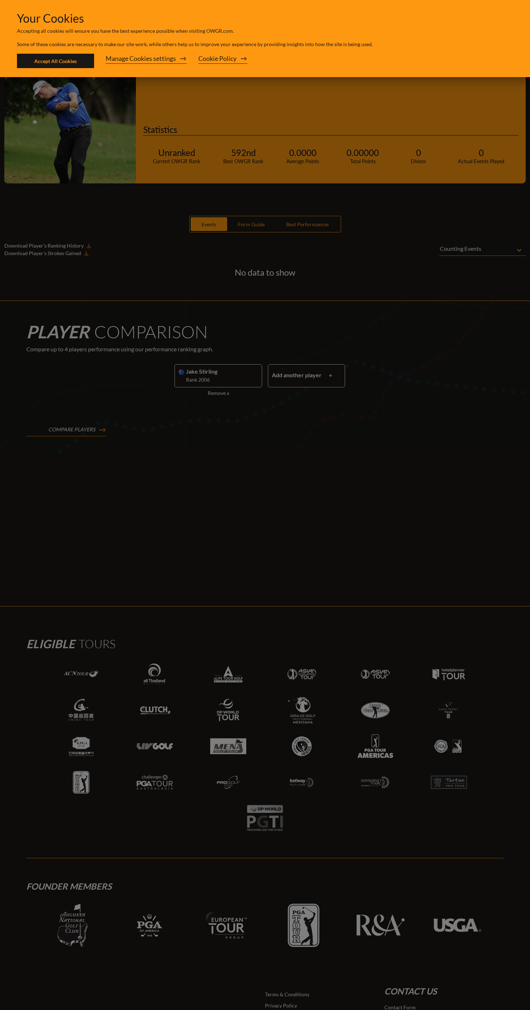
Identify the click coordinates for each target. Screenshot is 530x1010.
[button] (146, 61)
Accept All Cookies (55, 61)
